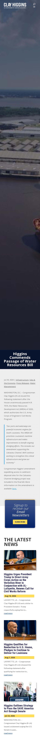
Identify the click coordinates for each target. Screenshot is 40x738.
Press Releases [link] (22, 383)
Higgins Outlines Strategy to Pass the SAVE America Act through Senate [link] (19, 708)
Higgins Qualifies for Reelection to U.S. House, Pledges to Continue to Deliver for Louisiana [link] (18, 649)
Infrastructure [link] (22, 380)
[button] (34, 6)
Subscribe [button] (20, 522)
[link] (15, 5)
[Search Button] (34, 4)
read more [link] (8, 613)
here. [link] (14, 488)
